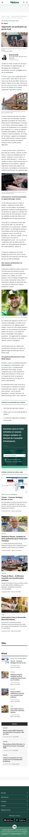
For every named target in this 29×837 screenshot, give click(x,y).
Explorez (14, 724)
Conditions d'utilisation (16, 833)
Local (8, 16)
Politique (3, 533)
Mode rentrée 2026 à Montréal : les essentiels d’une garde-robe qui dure (13, 732)
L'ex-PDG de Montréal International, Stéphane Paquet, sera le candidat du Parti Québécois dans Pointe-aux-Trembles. (14, 545)
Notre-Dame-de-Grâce (10, 85)
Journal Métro (16, 736)
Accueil (3, 16)
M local (4, 653)
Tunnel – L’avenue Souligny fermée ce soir (11, 498)
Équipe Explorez (15, 764)
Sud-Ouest (3, 573)
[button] (2, 2)
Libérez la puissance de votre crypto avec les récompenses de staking (12, 759)
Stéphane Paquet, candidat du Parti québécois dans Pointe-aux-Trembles (14, 538)
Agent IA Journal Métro (16, 511)
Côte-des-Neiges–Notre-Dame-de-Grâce (10, 21)
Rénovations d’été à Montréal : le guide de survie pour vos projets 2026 (14, 746)
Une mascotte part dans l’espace (13, 408)
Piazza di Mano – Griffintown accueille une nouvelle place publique (12, 578)
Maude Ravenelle (13, 55)
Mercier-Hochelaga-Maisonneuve (9, 494)
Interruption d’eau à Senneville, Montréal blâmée (13, 618)
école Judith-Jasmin (9, 76)
